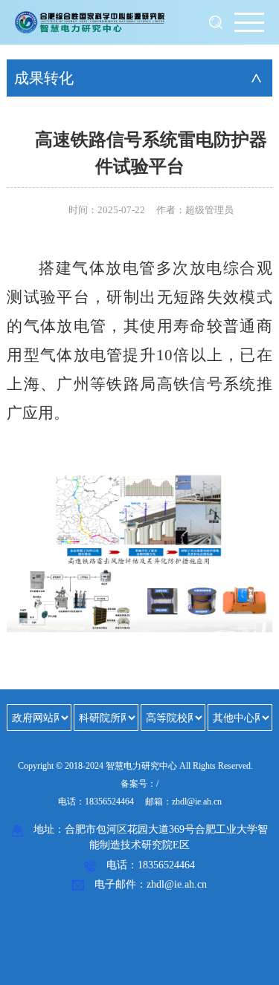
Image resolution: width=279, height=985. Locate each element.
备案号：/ (139, 783)
